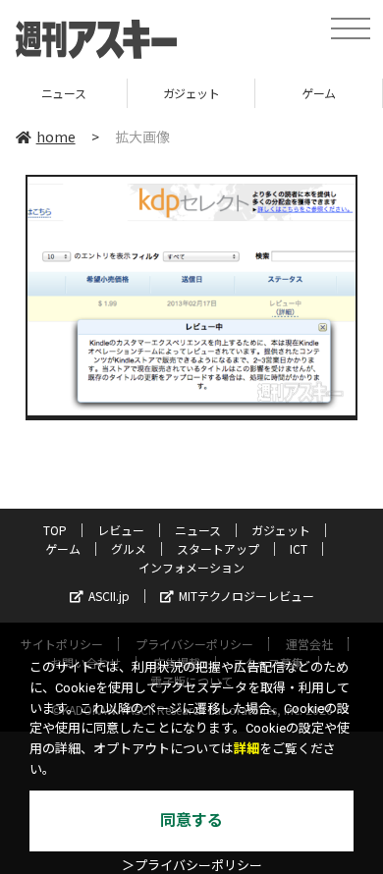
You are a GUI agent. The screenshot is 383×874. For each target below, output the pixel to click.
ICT (298, 548)
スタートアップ (218, 548)
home (56, 136)
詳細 (246, 748)
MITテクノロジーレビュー (246, 595)
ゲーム (291, 92)
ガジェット (163, 92)
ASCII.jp (109, 595)
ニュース (198, 529)
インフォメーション (191, 567)
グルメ (128, 548)
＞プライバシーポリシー (192, 865)
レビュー (120, 529)
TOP (55, 529)
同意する (191, 820)
